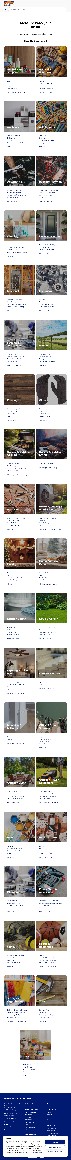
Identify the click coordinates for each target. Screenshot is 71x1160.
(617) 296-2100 (12, 1108)
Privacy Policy (27, 1152)
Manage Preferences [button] (55, 1151)
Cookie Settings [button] (37, 1152)
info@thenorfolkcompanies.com (13, 1110)
